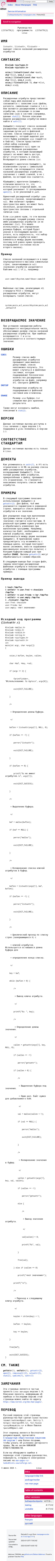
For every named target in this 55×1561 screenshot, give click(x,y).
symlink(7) (18, 1376)
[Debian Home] (3, 5)
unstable (29, 1509)
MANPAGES (11, 1)
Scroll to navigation (12, 22)
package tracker (32, 1480)
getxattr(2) (9, 503)
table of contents (34, 1490)
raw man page (31, 1483)
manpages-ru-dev (29, 15)
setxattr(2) (35, 1373)
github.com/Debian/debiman (34, 1554)
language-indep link (34, 1476)
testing (28, 1505)
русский (29, 1523)
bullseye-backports (15, 15)
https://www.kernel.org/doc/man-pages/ (22, 1402)
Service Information (17, 11)
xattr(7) (17, 121)
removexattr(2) (20, 1373)
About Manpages (23, 5)
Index (10, 5)
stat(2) (15, 116)
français (29, 1519)
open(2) (6, 192)
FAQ (35, 5)
